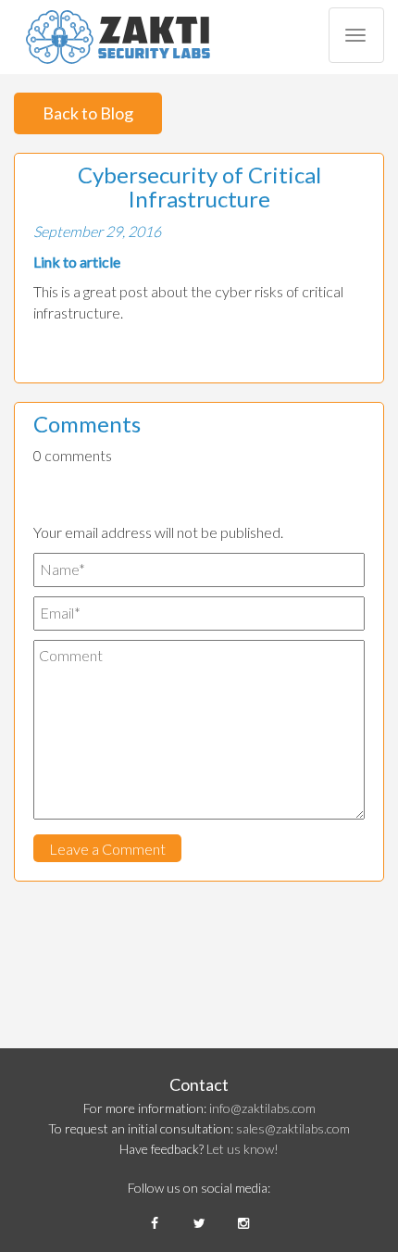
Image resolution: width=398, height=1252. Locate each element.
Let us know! (242, 1149)
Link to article (76, 261)
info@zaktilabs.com (262, 1108)
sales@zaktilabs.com (293, 1128)
